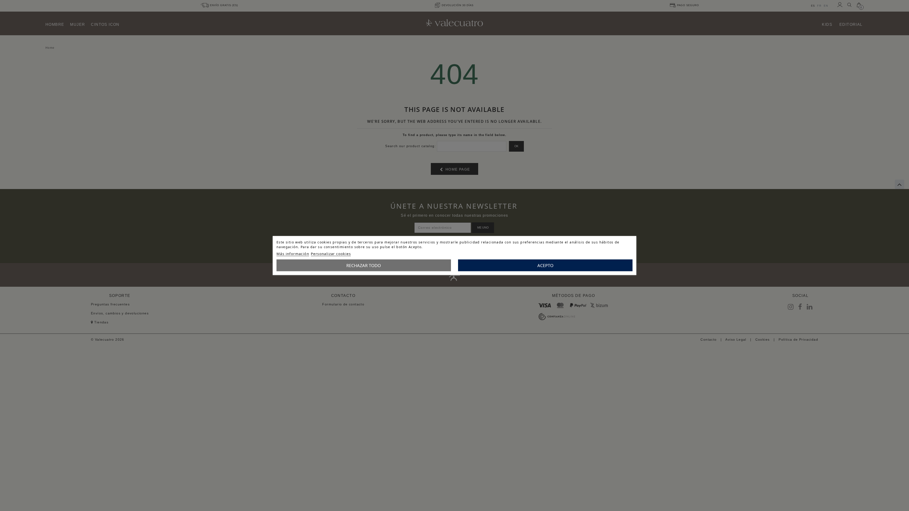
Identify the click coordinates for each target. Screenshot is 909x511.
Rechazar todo (363, 265)
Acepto (545, 265)
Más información (292, 253)
